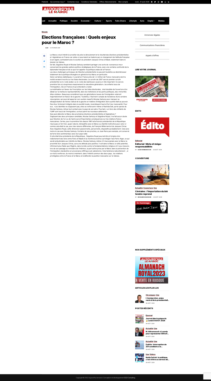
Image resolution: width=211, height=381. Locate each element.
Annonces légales (152, 35)
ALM (46, 48)
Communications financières (152, 45)
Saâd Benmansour (144, 149)
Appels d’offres (152, 55)
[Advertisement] (90, 165)
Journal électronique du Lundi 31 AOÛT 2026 (156, 319)
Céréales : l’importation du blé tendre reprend (151, 192)
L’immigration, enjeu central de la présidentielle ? (157, 300)
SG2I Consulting (129, 378)
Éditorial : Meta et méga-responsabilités (148, 145)
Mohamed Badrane (144, 197)
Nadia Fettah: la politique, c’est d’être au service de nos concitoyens (157, 359)
